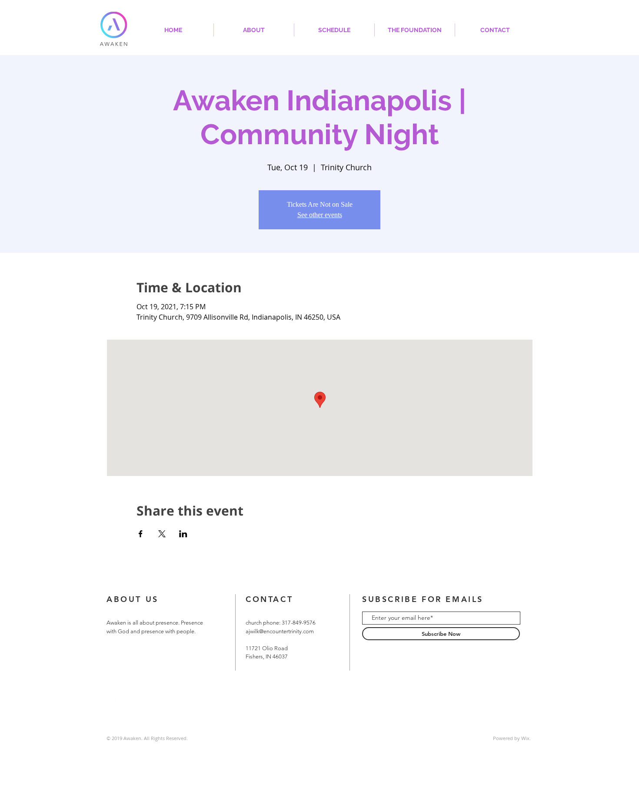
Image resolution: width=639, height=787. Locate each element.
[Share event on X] (162, 533)
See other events (319, 214)
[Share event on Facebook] (140, 533)
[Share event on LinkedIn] (183, 533)
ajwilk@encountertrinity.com (280, 631)
